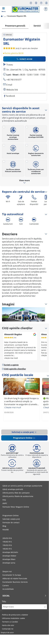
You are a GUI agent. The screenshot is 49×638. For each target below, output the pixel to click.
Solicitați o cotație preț (23, 432)
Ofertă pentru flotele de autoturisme (18, 496)
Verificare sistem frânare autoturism (13, 170)
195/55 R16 (7, 545)
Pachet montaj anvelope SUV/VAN (35, 136)
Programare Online (23, 437)
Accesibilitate (8, 589)
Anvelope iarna (9, 563)
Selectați (9, 34)
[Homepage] (2, 16)
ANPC (5, 503)
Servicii (37, 25)
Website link (12, 89)
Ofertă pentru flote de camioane (16, 493)
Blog (4, 526)
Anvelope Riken (9, 559)
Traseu (9, 64)
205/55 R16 (7, 538)
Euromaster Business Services (15, 582)
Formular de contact (11, 522)
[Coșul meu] (46, 3)
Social (6, 596)
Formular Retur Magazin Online (16, 507)
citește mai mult (11, 358)
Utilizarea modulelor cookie (13, 618)
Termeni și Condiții (10, 622)
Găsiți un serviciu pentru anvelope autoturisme (22, 486)
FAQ (4, 500)
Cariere (6, 585)
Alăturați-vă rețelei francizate (15, 578)
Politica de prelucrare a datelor (15, 615)
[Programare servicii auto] (30, 3)
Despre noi (7, 571)
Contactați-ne (7, 629)
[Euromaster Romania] (25, 9)
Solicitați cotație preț (11, 519)
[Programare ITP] (36, 3)
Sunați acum (26, 59)
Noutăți (6, 529)
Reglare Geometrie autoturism (36, 154)
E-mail (9, 84)
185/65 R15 (7, 549)
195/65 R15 (7, 542)
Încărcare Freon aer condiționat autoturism (36, 171)
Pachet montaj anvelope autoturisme (13, 137)
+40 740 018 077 (13, 79)
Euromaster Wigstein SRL (17, 16)
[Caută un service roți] (45, 9)
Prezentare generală (15, 25)
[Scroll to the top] (42, 631)
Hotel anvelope (13, 153)
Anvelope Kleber (9, 556)
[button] (5, 16)
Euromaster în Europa (12, 575)
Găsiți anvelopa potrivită (13, 489)
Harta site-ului (8, 625)
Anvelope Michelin (10, 552)
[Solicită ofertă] (41, 3)
